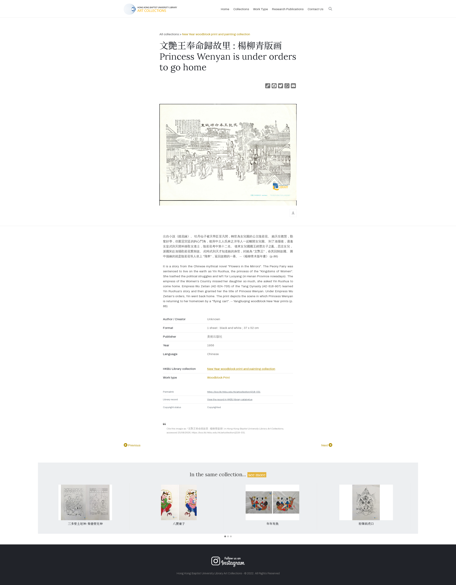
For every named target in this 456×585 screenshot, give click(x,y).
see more (256, 474)
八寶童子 (179, 524)
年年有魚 (272, 524)
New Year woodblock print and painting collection (216, 34)
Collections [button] (241, 9)
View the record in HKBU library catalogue (229, 399)
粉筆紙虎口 (366, 524)
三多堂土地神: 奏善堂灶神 (85, 524)
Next (325, 445)
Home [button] (225, 9)
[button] (330, 9)
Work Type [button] (260, 9)
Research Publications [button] (288, 9)
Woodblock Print (218, 377)
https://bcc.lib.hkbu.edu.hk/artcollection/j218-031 (233, 391)
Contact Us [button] (315, 9)
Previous (133, 445)
